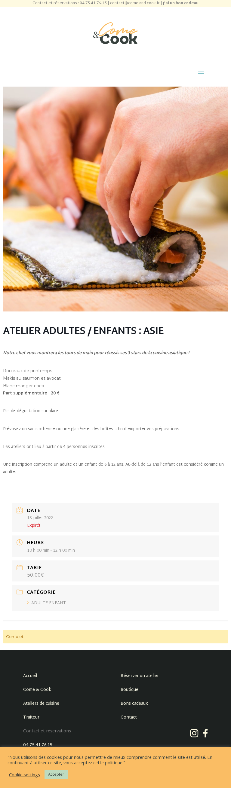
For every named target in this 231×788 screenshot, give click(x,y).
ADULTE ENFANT (48, 603)
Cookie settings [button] (24, 774)
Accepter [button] (56, 774)
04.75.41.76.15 (37, 745)
